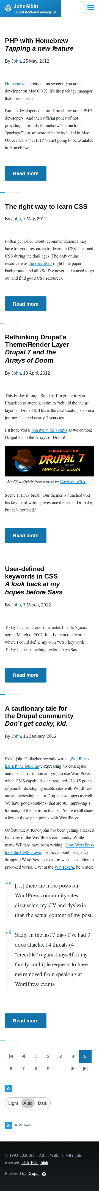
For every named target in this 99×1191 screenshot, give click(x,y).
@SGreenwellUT (73, 481)
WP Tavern (64, 867)
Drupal (34, 1173)
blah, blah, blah (34, 1162)
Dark (42, 1103)
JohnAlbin (26, 6)
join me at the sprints (49, 430)
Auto (27, 1103)
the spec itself (40, 263)
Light (13, 1103)
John (16, 61)
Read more (25, 173)
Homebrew (14, 83)
